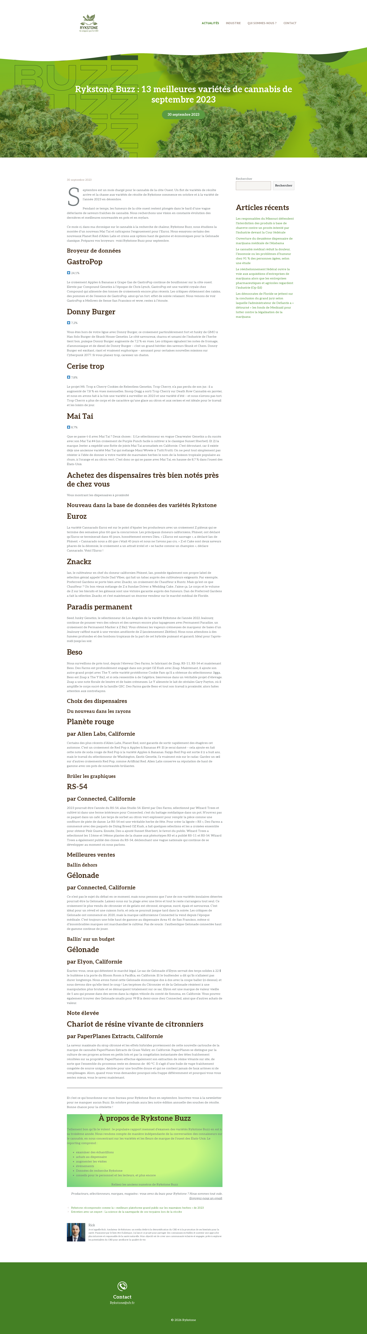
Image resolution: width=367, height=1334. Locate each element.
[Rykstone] (89, 23)
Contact (290, 23)
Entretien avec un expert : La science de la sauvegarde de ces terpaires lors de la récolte (126, 1211)
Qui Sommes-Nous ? (262, 23)
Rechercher (244, 179)
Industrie (233, 23)
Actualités (210, 23)
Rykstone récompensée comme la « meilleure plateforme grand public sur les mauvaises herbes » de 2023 (137, 1207)
